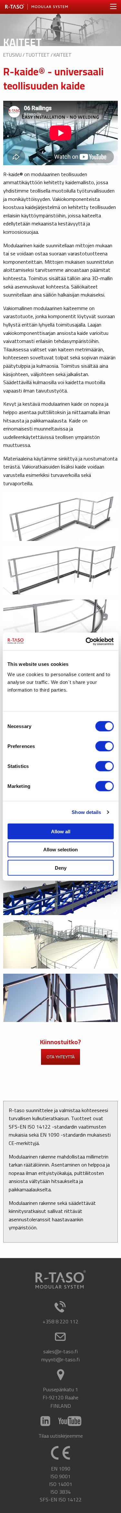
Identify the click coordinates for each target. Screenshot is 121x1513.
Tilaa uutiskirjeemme (60, 1436)
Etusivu (12, 55)
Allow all (60, 831)
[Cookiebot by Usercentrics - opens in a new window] (86, 641)
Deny (60, 867)
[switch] (104, 746)
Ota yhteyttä (60, 1056)
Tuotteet (37, 55)
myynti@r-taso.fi (60, 1359)
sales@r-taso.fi (60, 1351)
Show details (86, 812)
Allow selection (60, 849)
